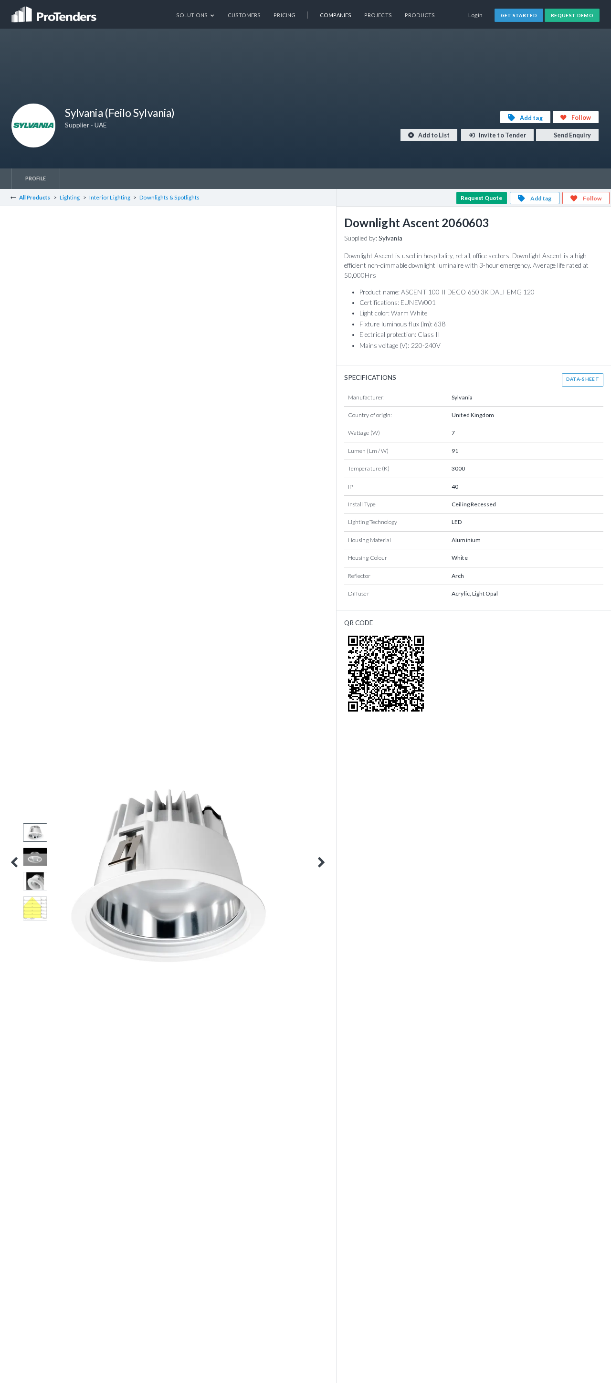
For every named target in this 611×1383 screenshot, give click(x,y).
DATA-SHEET (582, 379)
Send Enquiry (572, 135)
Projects (378, 15)
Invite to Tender (502, 135)
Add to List (433, 135)
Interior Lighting (109, 197)
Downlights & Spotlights (169, 197)
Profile (35, 178)
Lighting (70, 197)
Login (475, 15)
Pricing (284, 15)
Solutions (192, 15)
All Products (35, 197)
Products (420, 15)
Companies (335, 15)
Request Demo (572, 15)
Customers (244, 15)
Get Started (519, 15)
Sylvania (390, 238)
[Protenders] (54, 11)
